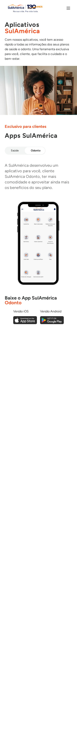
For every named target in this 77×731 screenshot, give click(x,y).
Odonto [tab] (35, 150)
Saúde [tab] (15, 150)
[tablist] (25, 151)
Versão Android (50, 311)
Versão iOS (21, 311)
